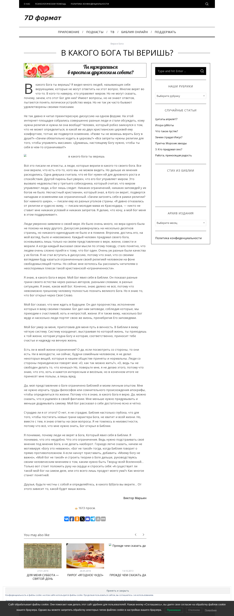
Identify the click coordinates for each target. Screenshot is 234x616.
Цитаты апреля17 (166, 119)
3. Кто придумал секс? (168, 149)
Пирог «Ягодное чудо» (85, 575)
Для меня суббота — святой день (43, 577)
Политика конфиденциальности (90, 4)
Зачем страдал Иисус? (168, 137)
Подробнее (211, 610)
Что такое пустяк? (166, 131)
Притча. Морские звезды (171, 143)
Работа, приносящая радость (173, 155)
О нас (27, 4)
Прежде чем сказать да (128, 575)
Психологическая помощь (50, 4)
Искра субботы (164, 125)
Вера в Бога (117, 43)
